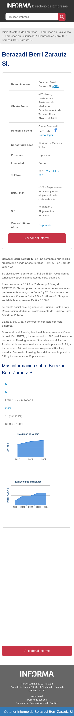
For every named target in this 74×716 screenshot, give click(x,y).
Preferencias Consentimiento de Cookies (37, 703)
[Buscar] (62, 16)
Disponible (45, 225)
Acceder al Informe (37, 238)
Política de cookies (37, 699)
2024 (8, 407)
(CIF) (55, 86)
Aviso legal (37, 696)
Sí (6, 383)
